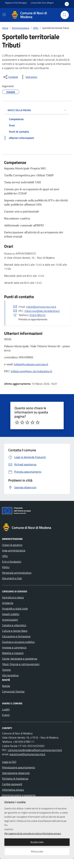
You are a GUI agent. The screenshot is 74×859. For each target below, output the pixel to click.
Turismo (6, 670)
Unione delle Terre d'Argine (42, 2)
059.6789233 (37, 315)
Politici (5, 567)
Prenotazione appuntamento (18, 767)
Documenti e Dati (12, 578)
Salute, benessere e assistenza (19, 658)
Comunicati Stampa (13, 691)
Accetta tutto (37, 842)
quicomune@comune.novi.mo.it (27, 754)
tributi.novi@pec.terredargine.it (42, 311)
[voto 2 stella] (22, 422)
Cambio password (12, 784)
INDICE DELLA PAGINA (19, 110)
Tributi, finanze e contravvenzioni (20, 664)
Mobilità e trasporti (13, 653)
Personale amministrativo (16, 573)
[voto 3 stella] (27, 422)
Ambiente (7, 603)
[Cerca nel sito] (65, 15)
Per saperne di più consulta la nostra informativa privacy (32, 833)
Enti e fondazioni (11, 561)
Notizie (6, 686)
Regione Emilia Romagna (16, 2)
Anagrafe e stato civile (15, 608)
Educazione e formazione (16, 636)
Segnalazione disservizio (16, 773)
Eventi (5, 715)
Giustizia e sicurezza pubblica (18, 642)
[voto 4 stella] (32, 422)
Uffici (5, 556)
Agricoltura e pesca (13, 597)
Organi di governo (12, 545)
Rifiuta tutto (37, 851)
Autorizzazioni (10, 620)
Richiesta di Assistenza (15, 778)
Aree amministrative (13, 550)
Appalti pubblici (10, 614)
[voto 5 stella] (37, 422)
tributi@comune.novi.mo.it (41, 307)
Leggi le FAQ (9, 762)
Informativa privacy (13, 790)
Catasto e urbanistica (14, 625)
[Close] (71, 798)
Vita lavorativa (10, 675)
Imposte (10, 92)
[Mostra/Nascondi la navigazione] (4, 15)
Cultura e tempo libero (14, 631)
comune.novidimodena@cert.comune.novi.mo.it (35, 750)
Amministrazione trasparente (18, 795)
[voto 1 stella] (17, 422)
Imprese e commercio (14, 647)
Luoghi (6, 709)
